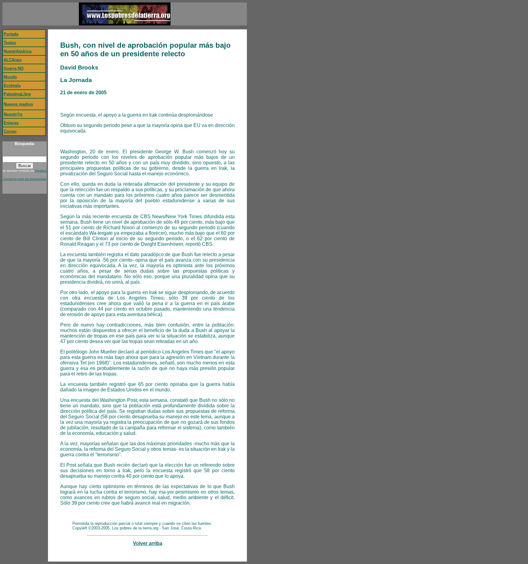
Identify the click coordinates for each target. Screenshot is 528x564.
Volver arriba (147, 543)
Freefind (41, 170)
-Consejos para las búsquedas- (25, 179)
